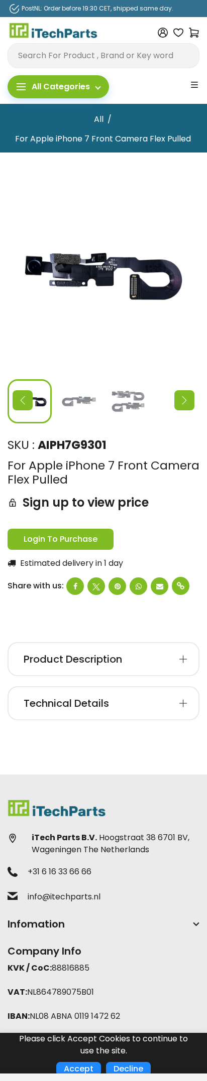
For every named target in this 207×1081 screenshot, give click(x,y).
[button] (23, 400)
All (99, 119)
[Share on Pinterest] (117, 586)
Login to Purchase (60, 539)
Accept (78, 1068)
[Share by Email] (159, 586)
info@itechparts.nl (64, 896)
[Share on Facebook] (75, 586)
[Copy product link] (180, 586)
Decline (128, 1068)
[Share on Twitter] (96, 586)
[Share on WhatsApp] (138, 586)
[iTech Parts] (53, 32)
